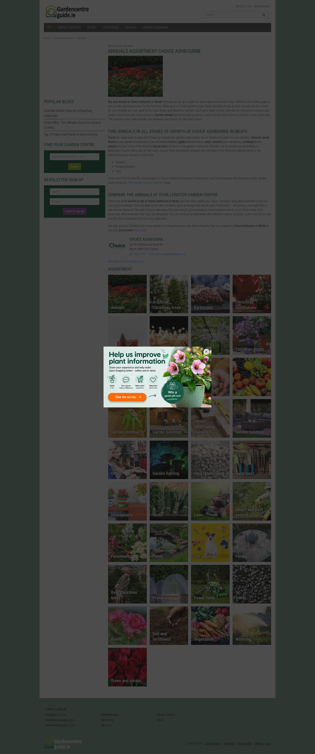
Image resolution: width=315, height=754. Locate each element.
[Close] (206, 352)
